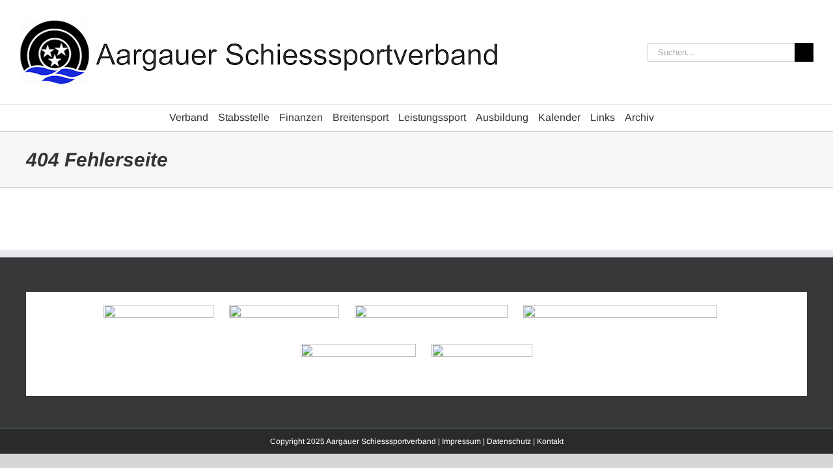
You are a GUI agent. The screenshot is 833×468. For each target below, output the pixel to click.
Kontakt (550, 441)
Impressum (461, 441)
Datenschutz (509, 441)
